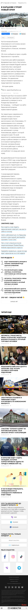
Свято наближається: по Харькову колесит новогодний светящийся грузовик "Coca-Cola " (13, 237)
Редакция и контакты (14, 579)
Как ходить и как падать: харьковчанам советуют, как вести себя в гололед (13, 229)
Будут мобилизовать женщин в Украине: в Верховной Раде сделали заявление (15, 263)
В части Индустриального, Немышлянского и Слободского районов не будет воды (12, 492)
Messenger (15, 527)
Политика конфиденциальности (14, 583)
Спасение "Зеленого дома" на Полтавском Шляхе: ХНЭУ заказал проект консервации (13, 431)
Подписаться (15, 545)
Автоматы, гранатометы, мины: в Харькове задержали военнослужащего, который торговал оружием (13, 338)
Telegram (15, 522)
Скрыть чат (14, 301)
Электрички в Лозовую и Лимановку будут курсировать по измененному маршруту (13, 400)
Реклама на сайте (14, 581)
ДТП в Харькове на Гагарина (8, 3)
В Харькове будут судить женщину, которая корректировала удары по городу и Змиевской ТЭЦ (12, 461)
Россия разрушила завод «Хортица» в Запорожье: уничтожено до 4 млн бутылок (15, 272)
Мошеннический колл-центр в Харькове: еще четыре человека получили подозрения (15, 290)
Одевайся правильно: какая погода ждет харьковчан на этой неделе (14, 252)
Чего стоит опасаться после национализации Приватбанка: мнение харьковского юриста (12, 245)
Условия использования (14, 577)
